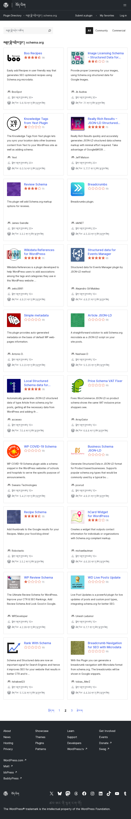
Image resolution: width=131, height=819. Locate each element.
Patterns (40, 749)
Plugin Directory (12, 15)
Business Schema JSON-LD (100, 448)
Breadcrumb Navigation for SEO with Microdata (105, 645)
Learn (70, 731)
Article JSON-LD (100, 315)
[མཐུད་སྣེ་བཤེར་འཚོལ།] (49, 30)
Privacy (8, 749)
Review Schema (35, 184)
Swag (104, 749)
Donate (105, 743)
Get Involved (107, 731)
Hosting (8, 743)
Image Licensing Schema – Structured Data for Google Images (106, 55)
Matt (8, 766)
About (7, 731)
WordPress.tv (77, 749)
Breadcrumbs (97, 184)
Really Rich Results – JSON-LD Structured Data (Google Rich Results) (103, 121)
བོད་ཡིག (15, 793)
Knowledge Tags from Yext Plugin (36, 120)
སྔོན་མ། (51, 710)
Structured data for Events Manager (102, 252)
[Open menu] (125, 5)
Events (103, 737)
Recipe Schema (35, 512)
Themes (40, 737)
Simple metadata (36, 315)
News (7, 737)
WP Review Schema (38, 577)
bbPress (10, 772)
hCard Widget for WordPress (98, 514)
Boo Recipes (33, 53)
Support (72, 737)
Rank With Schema (37, 643)
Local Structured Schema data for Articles (36, 383)
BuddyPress (12, 778)
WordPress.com (15, 760)
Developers (74, 743)
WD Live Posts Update (104, 577)
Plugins (39, 743)
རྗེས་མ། (80, 710)
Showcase (41, 731)
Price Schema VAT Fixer (105, 381)
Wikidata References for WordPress (39, 252)
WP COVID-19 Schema (40, 446)
